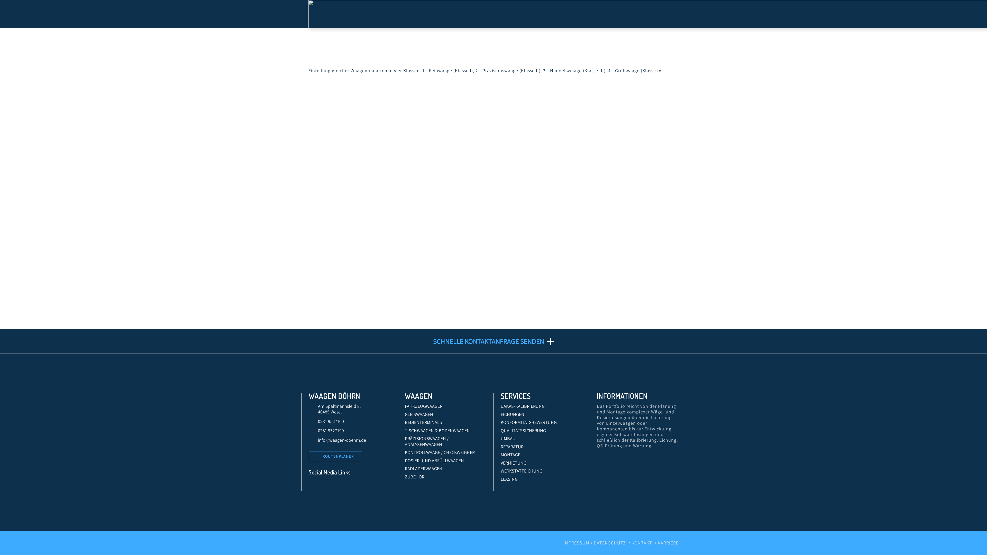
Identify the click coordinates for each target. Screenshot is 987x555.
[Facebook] (314, 485)
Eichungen (512, 414)
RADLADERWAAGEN (423, 468)
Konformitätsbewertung (529, 422)
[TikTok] (361, 485)
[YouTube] (337, 485)
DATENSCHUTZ (610, 543)
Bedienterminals (423, 422)
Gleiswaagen (419, 414)
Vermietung (513, 463)
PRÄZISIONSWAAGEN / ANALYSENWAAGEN (427, 441)
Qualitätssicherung (523, 430)
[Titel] (372, 485)
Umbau (508, 438)
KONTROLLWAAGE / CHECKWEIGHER (440, 452)
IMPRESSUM (576, 543)
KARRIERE (668, 543)
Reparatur (512, 447)
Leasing (509, 479)
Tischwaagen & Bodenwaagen (437, 430)
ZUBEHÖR (414, 477)
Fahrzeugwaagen (424, 406)
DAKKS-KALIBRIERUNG (523, 406)
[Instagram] (349, 485)
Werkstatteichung (521, 471)
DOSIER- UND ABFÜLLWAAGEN (434, 461)
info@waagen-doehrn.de (342, 440)
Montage (510, 455)
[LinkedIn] (326, 485)
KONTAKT (642, 543)
